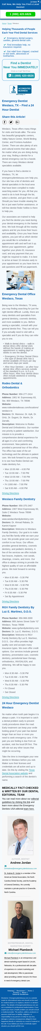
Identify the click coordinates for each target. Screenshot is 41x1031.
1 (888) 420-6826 (20, 14)
